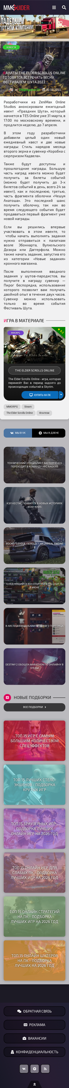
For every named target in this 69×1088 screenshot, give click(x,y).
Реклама (37, 1025)
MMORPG (15, 332)
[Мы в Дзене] (34, 1068)
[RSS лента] (45, 1068)
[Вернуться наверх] (34, 1084)
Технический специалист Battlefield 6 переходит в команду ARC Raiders (34, 465)
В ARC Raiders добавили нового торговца (34, 626)
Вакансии (37, 1038)
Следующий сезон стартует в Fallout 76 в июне (34, 585)
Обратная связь (37, 1011)
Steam (28, 406)
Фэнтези (44, 413)
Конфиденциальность (37, 1052)
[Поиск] (64, 7)
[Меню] (54, 7)
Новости (11, 47)
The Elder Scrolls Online (34, 370)
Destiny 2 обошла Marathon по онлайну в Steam (34, 666)
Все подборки (33, 707)
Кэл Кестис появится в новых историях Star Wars (34, 505)
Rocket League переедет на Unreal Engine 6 (34, 545)
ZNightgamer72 (29, 90)
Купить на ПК (42, 395)
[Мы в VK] (24, 1068)
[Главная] (16, 7)
